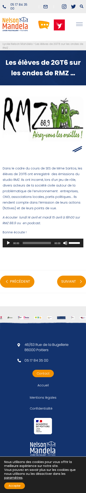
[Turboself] (59, 25)
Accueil (43, 385)
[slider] (75, 242)
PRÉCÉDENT (20, 281)
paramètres (13, 478)
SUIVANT (68, 281)
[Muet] (65, 243)
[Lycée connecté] (43, 25)
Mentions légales (43, 397)
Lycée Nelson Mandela (18, 44)
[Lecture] (8, 243)
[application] (43, 243)
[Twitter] (73, 6)
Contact (43, 373)
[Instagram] (64, 6)
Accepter (15, 486)
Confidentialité (41, 408)
